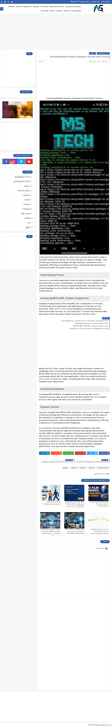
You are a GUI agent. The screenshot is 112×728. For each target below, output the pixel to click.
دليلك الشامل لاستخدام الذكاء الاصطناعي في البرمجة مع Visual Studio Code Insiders (74, 531)
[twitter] (5, 1)
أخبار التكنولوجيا (103, 53)
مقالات (73, 468)
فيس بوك (25, 213)
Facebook (59, 11)
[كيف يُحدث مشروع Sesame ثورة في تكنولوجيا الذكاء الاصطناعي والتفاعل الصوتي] (98, 520)
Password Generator (56, 7)
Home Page (105, 2)
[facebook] (1, 1)
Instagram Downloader (73, 7)
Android (66, 11)
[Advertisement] (56, 33)
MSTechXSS (60, 309)
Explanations (27, 7)
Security (19, 7)
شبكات (82, 468)
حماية (92, 53)
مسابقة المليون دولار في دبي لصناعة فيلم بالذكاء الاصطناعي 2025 (99, 504)
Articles (52, 11)
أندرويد (27, 186)
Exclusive (36, 7)
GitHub (96, 395)
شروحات (26, 209)
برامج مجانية (24, 191)
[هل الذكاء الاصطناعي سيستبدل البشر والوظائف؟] (50, 493)
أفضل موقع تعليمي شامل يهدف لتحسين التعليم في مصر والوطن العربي (84, 321)
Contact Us (95, 2)
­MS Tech (90, 725)
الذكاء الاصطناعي (21, 181)
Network (12, 7)
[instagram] (8, 1)
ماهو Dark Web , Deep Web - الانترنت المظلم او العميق (90, 326)
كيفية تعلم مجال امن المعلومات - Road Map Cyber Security (88, 329)
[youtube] (11, 1)
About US (74, 2)
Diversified (44, 11)
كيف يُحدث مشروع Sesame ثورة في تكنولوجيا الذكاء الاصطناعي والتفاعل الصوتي (99, 531)
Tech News (44, 7)
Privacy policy (84, 2)
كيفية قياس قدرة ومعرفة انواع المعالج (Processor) (91, 323)
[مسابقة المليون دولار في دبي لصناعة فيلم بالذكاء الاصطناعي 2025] (98, 493)
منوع (64, 468)
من (28, 223)
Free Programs (76, 11)
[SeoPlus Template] (110, 725)
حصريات (26, 195)
